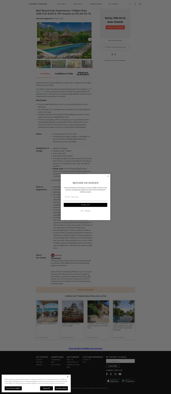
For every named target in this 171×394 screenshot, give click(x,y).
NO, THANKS (85, 211)
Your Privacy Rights (13, 388)
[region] (36, 383)
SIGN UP (85, 205)
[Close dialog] (108, 176)
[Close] (68, 377)
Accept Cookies (61, 388)
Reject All (46, 388)
